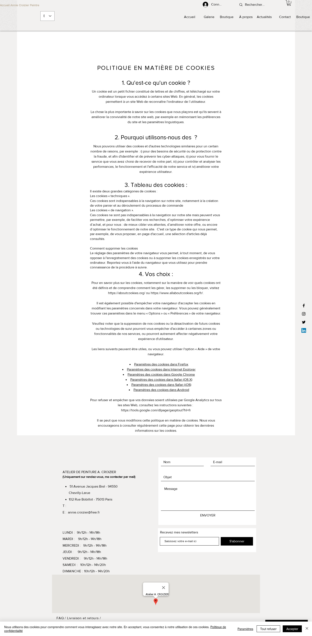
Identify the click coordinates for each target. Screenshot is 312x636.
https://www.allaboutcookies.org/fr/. (177, 293)
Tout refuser (268, 629)
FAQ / (61, 618)
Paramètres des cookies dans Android (161, 390)
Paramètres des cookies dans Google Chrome (161, 374)
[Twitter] (303, 322)
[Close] (306, 629)
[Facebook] (303, 305)
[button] (289, 3)
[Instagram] (303, 314)
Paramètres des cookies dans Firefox (161, 364)
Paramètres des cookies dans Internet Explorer (161, 369)
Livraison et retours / (84, 618)
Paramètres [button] (245, 629)
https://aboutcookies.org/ (126, 293)
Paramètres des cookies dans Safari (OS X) (161, 379)
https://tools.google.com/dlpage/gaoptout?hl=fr (156, 410)
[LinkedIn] (303, 330)
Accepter (292, 629)
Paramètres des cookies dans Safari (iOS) (161, 384)
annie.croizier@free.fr (84, 512)
